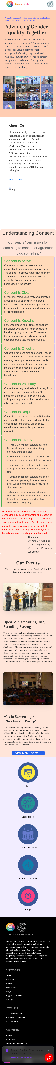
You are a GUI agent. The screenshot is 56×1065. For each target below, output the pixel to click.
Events (9, 983)
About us (10, 979)
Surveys (9, 999)
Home (8, 975)
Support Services (14, 995)
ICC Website (12, 1021)
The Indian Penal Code (16, 1043)
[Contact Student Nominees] (49, 1057)
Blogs (8, 991)
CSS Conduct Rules (15, 1047)
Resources (11, 987)
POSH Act (10, 1039)
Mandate (10, 1035)
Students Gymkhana (15, 1017)
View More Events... (28, 753)
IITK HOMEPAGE (14, 1013)
